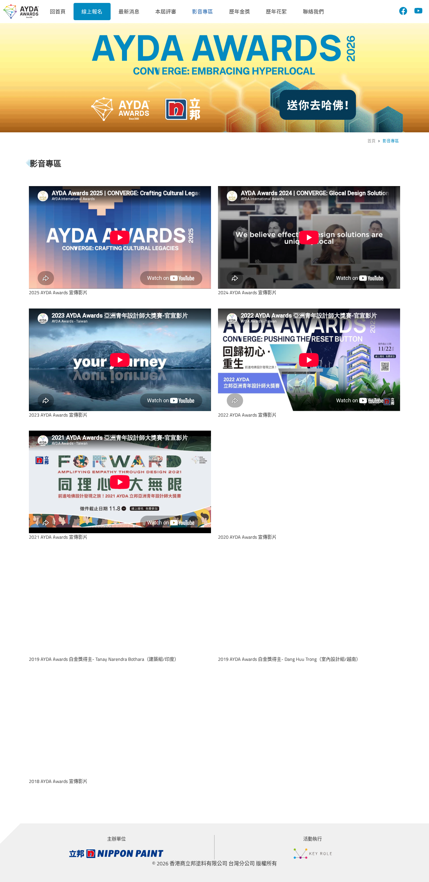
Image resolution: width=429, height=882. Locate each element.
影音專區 (202, 11)
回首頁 (58, 11)
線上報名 (91, 11)
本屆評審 (165, 11)
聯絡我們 (313, 11)
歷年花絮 (276, 11)
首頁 (371, 141)
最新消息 (128, 11)
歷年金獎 (239, 11)
